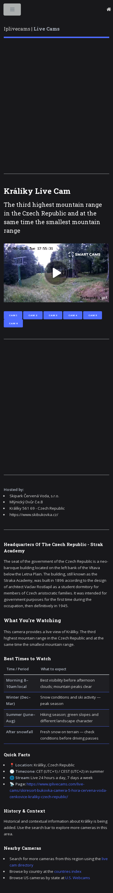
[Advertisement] (56, 106)
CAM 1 (13, 315)
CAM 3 (53, 315)
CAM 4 (72, 315)
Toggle (12, 11)
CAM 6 (13, 323)
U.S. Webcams (77, 877)
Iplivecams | (32, 29)
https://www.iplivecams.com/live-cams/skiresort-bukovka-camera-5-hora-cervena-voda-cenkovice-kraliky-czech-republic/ (58, 790)
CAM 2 (32, 315)
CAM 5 (92, 315)
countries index (67, 871)
